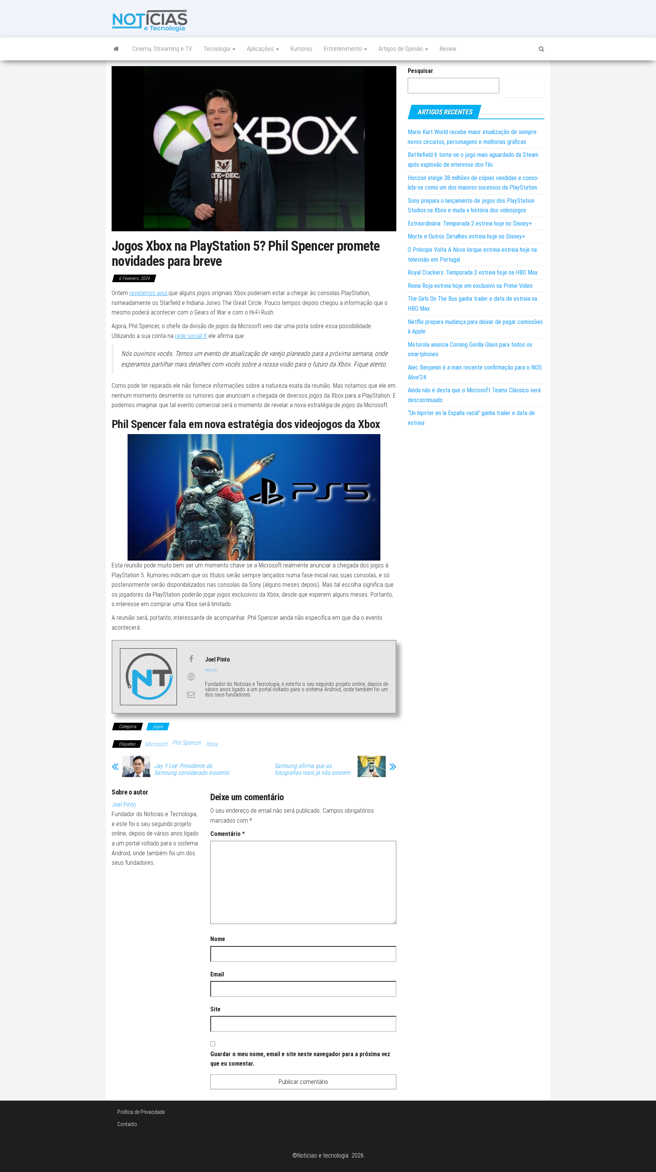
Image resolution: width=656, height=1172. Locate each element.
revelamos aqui (149, 293)
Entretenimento (343, 48)
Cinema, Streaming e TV (162, 48)
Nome (217, 939)
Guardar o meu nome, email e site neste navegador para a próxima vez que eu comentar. (300, 1059)
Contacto (127, 1124)
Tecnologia (217, 48)
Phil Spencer (186, 742)
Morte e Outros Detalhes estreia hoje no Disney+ (466, 236)
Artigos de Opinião (401, 48)
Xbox (212, 744)
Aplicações (261, 48)
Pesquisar (420, 70)
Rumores (301, 48)
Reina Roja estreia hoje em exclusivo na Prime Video (470, 285)
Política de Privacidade (141, 1112)
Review (448, 48)
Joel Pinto (124, 804)
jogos (158, 726)
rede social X (191, 336)
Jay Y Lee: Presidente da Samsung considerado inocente (191, 769)
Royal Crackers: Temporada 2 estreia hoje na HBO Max (473, 272)
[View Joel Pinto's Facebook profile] (190, 658)
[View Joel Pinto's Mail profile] (190, 694)
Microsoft (156, 744)
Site (215, 1009)
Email (217, 974)
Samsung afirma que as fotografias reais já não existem (312, 769)
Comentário (227, 833)
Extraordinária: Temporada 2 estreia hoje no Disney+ (470, 223)
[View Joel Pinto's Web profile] (190, 676)
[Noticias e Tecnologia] (116, 49)
